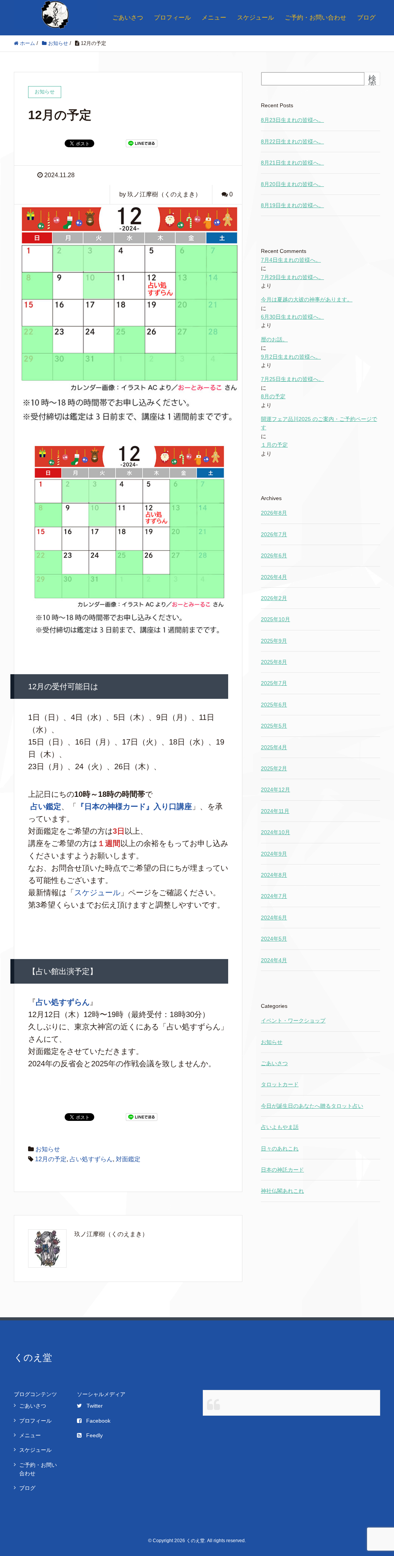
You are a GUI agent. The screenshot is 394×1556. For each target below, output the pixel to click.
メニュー (214, 17)
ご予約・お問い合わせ (315, 17)
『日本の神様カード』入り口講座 (134, 806)
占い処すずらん (63, 1002)
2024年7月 (274, 896)
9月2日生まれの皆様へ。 (291, 357)
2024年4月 (274, 960)
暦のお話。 (274, 339)
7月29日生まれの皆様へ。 (292, 277)
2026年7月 (274, 534)
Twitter (95, 1406)
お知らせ (47, 1149)
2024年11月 (275, 811)
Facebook (98, 1421)
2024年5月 (274, 939)
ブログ (366, 17)
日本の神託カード (282, 1170)
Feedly (94, 1435)
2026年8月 (274, 513)
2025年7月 (274, 683)
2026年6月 (274, 555)
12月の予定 (51, 1159)
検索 (372, 82)
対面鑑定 (128, 1159)
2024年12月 (275, 789)
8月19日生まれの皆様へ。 (292, 205)
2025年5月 (274, 726)
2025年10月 (275, 619)
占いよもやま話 (280, 1127)
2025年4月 (274, 747)
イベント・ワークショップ (293, 1020)
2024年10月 (275, 832)
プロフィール (172, 17)
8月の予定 (273, 396)
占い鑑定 (45, 806)
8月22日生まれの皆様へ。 (292, 141)
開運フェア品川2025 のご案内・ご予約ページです (319, 423)
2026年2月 (274, 598)
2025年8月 (274, 662)
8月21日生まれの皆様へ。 (292, 163)
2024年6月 (274, 917)
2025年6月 (274, 705)
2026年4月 (274, 577)
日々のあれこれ (280, 1148)
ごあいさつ (127, 17)
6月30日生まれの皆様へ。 (292, 317)
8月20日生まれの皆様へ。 (292, 184)
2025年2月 (274, 768)
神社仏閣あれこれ (282, 1191)
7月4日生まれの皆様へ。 (291, 260)
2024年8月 (274, 875)
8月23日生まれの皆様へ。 (292, 120)
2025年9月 (274, 641)
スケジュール (255, 17)
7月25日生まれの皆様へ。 (292, 379)
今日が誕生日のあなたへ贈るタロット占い (312, 1106)
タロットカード (280, 1084)
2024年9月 (274, 854)
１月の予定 (274, 445)
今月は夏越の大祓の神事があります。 (306, 299)
